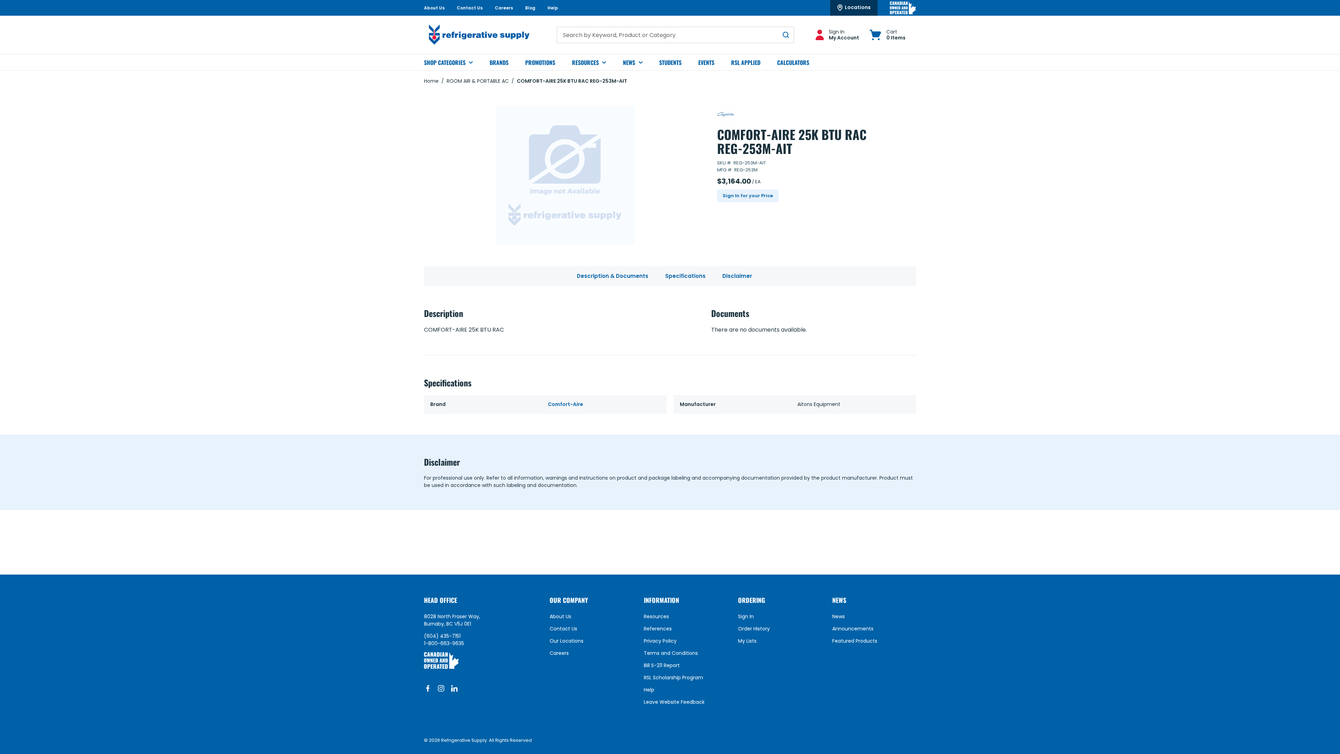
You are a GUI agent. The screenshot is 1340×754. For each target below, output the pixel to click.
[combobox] (675, 35)
